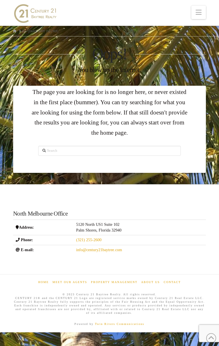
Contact (172, 282)
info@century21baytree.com (99, 250)
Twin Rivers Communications (119, 323)
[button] (198, 12)
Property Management (114, 282)
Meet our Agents (69, 282)
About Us (150, 282)
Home (43, 282)
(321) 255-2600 (89, 240)
